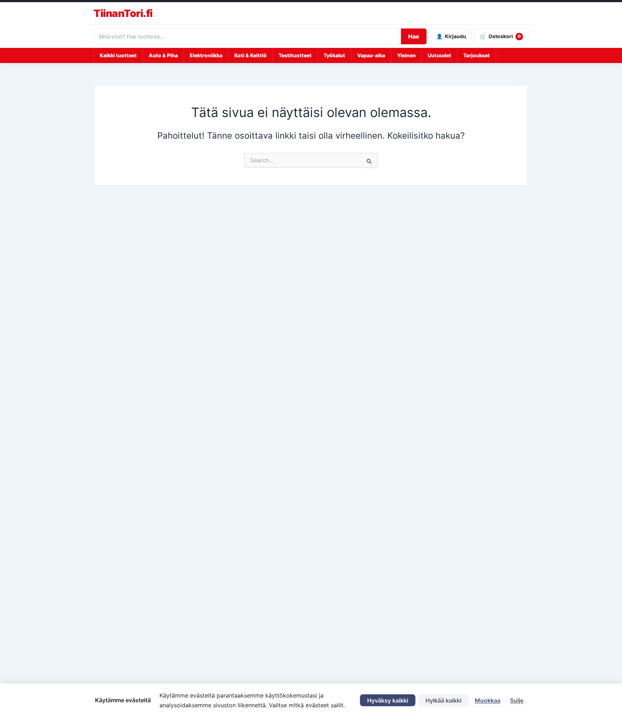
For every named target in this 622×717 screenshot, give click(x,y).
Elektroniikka (206, 55)
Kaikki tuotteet (118, 55)
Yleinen (406, 55)
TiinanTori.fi (123, 13)
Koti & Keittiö (250, 55)
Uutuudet (439, 55)
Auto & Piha (163, 55)
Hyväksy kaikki (387, 700)
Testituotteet (295, 55)
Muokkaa (487, 700)
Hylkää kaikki (443, 700)
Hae (413, 36)
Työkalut (334, 55)
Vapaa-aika (371, 55)
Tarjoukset (476, 55)
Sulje (516, 700)
